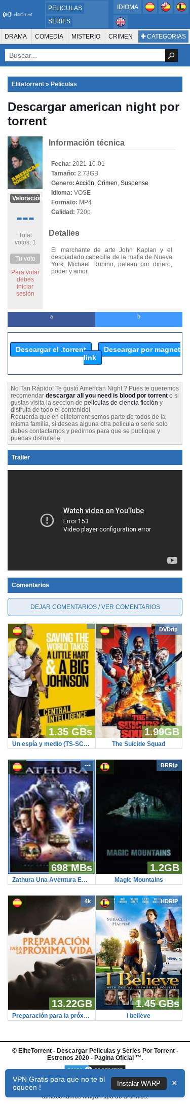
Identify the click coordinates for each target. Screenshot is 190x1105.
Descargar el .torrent (51, 349)
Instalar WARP (139, 1083)
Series (59, 21)
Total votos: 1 (25, 239)
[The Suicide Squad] (139, 735)
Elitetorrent (28, 84)
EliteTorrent (35, 1050)
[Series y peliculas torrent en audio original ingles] (120, 26)
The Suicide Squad (138, 743)
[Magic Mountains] (139, 871)
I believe (138, 1015)
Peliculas (65, 8)
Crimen (120, 36)
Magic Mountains (139, 879)
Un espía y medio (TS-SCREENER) (51, 743)
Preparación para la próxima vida (51, 1015)
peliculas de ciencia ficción (121, 402)
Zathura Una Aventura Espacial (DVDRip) (51, 879)
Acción (84, 183)
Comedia (49, 36)
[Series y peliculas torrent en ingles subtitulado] (166, 11)
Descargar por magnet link (132, 353)
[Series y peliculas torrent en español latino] (181, 11)
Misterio (85, 36)
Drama (16, 36)
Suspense (134, 183)
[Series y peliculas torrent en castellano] (151, 11)
